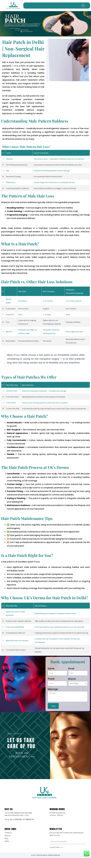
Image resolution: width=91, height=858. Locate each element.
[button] (83, 5)
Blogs (6, 838)
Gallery (7, 841)
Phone (51, 678)
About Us (7, 835)
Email (71, 668)
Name (51, 668)
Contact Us (8, 833)
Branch (72, 678)
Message (53, 689)
